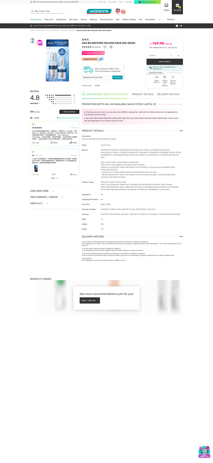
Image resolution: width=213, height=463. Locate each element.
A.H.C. (85, 39)
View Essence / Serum (44, 197)
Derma (84, 19)
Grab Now (117, 77)
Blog (121, 2)
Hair (118, 19)
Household (150, 19)
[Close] (209, 458)
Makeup (93, 19)
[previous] (83, 91)
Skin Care (73, 19)
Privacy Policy (104, 460)
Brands (170, 19)
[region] (106, 458)
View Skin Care (39, 191)
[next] (159, 19)
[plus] (178, 55)
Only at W (48, 19)
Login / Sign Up (88, 300)
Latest (36, 118)
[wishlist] (105, 47)
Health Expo (36, 19)
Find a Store (112, 2)
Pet (140, 19)
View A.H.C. (37, 203)
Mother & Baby (129, 19)
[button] (177, 7)
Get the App (102, 2)
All (31, 118)
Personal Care (106, 19)
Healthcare (61, 19)
